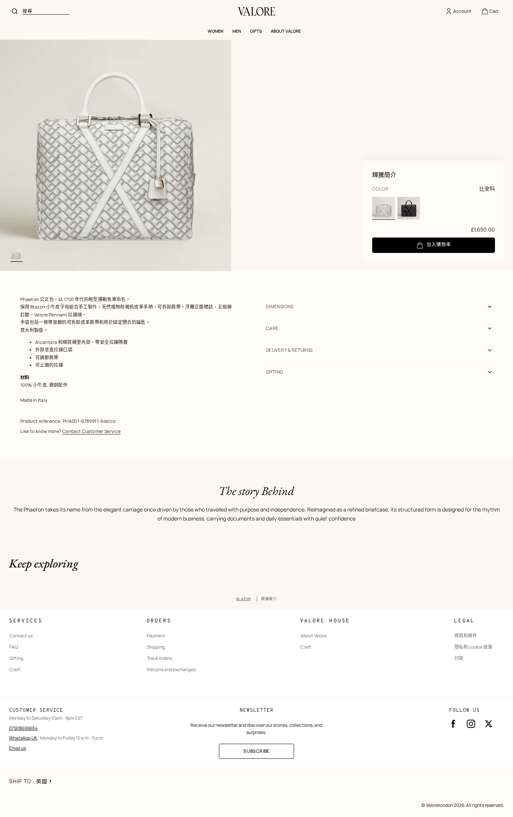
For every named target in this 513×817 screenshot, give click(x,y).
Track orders (159, 658)
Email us (17, 748)
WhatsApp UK (23, 738)
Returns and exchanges (171, 670)
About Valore (313, 636)
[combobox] (46, 11)
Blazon (243, 599)
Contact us (21, 636)
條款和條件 (465, 636)
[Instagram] (471, 724)
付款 (458, 658)
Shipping (156, 647)
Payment (156, 636)
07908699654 (23, 728)
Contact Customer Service (91, 431)
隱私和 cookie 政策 (473, 647)
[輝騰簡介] (383, 208)
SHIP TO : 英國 (28, 781)
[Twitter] (488, 724)
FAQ (13, 647)
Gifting (16, 658)
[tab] (17, 254)
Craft (14, 670)
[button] (490, 11)
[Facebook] (453, 724)
